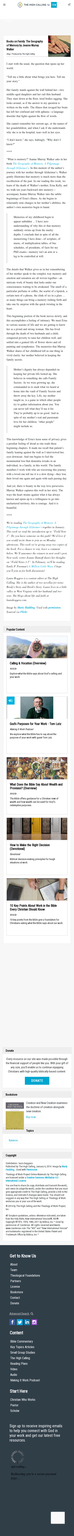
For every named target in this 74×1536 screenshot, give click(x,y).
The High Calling (20, 1358)
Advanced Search (19, 1313)
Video (13, 1369)
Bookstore (16, 1292)
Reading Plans (19, 1364)
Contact (15, 1298)
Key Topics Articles (22, 1347)
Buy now (31, 1117)
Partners (15, 1281)
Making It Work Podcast (25, 1380)
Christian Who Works (22, 1400)
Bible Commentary (21, 1341)
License (15, 1286)
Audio (13, 1375)
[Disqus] (37, 996)
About (9, 13)
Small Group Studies (22, 1352)
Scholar (15, 1411)
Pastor (14, 1405)
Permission (31, 1169)
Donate (9, 20)
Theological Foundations (25, 1275)
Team (13, 1270)
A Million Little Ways (41, 566)
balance (13, 1140)
